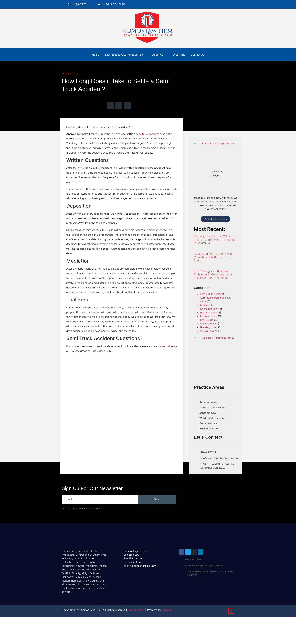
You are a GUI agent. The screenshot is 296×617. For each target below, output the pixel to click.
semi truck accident (147, 133)
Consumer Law (209, 308)
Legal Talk (179, 54)
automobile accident (212, 293)
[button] (110, 105)
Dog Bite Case (208, 312)
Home (95, 54)
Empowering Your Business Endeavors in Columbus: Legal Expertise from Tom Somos (213, 274)
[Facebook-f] (225, 4)
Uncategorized (208, 327)
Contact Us (197, 54)
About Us (157, 54)
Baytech (166, 609)
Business (205, 305)
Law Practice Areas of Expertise (124, 54)
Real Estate (206, 319)
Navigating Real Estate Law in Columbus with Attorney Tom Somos (213, 257)
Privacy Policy (136, 609)
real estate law (208, 323)
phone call (164, 346)
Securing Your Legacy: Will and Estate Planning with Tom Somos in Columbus (214, 240)
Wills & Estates (208, 330)
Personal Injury (70, 73)
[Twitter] (231, 4)
